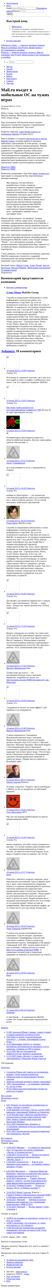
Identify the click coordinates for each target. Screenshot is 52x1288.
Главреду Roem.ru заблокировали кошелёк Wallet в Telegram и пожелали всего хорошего (28, 1196)
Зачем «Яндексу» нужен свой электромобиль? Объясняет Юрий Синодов (26, 1057)
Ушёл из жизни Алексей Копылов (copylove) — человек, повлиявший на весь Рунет (26, 1039)
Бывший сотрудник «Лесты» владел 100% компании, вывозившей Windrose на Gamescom (28, 1111)
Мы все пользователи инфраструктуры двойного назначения (24, 1052)
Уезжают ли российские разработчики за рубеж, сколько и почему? (27, 1106)
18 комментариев (9, 270)
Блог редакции (13, 1276)
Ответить (30, 370)
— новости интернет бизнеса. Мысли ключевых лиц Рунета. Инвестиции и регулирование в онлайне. (25, 54)
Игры (3, 1100)
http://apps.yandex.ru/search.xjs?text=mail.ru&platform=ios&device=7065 (23, 408)
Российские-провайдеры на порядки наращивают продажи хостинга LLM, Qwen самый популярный (26, 1230)
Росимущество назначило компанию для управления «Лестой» (28, 1132)
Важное (4, 1028)
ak (7, 433)
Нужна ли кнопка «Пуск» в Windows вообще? (25, 1186)
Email (8, 8)
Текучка (10, 83)
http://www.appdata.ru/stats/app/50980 (22, 950)
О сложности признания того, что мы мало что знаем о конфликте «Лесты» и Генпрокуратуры (28, 1149)
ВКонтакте (17, 27)
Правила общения (14, 1262)
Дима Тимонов (13, 928)
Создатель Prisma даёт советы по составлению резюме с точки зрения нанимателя (27, 1073)
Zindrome (10, 1012)
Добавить (8, 351)
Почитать (5, 1067)
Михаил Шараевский (16, 668)
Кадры (9, 74)
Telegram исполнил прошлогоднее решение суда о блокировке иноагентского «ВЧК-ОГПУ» (26, 1201)
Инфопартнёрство (14, 1265)
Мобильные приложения (38, 268)
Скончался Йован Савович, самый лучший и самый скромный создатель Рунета (28, 1033)
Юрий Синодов (13, 782)
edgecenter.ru (21, 1271)
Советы (9, 81)
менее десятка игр (41, 173)
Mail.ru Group (22, 265)
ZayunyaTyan (22, 1155)
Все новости (6, 1138)
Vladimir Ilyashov (24, 1185)
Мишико (20, 1147)
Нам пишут (11, 78)
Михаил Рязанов (18, 268)
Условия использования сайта (19, 1260)
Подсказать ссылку (9, 1098)
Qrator (26, 1274)
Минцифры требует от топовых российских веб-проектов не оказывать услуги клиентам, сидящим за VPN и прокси (27, 1046)
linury (8, 875)
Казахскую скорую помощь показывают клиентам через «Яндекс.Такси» (27, 1157)
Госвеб (9, 69)
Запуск (46, 265)
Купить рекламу (13, 41)
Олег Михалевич (14, 812)
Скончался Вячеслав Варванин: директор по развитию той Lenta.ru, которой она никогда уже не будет (27, 1173)
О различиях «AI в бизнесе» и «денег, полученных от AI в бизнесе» (26, 1224)
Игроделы (5, 268)
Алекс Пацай (36, 265)
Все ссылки (6, 1096)
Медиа (9, 66)
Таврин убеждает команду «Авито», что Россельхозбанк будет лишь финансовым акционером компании (26, 1180)
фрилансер (20, 1171)
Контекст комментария (16, 287)
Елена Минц (13, 292)
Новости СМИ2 (8, 167)
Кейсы (9, 76)
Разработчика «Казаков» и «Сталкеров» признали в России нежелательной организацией (28, 1126)
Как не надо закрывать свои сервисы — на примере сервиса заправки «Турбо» (28, 1164)
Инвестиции (12, 71)
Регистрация (12, 3)
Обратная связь (13, 1279)
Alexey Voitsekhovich (15, 463)
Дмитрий (21, 1199)
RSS (8, 1281)
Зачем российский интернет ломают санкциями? (28, 1081)
